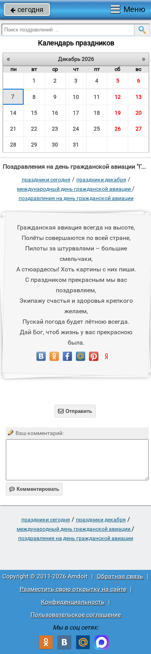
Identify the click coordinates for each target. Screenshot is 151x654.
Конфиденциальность (73, 602)
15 (34, 113)
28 (13, 144)
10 (76, 97)
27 (139, 129)
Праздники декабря (101, 179)
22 (34, 129)
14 (13, 113)
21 (13, 129)
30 (55, 144)
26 (118, 129)
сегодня (26, 9)
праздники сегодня (46, 179)
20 (139, 113)
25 (97, 129)
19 (118, 113)
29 (34, 144)
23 (55, 129)
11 (97, 97)
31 (76, 144)
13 (139, 97)
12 (118, 97)
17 (76, 113)
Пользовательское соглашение (76, 614)
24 (76, 129)
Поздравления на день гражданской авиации (76, 198)
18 (97, 113)
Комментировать (34, 489)
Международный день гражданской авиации (74, 189)
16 (55, 113)
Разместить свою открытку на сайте (73, 589)
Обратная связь (120, 576)
